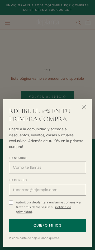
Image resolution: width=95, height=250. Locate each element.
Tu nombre (18, 158)
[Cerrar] (84, 107)
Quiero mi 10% (48, 225)
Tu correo (18, 180)
